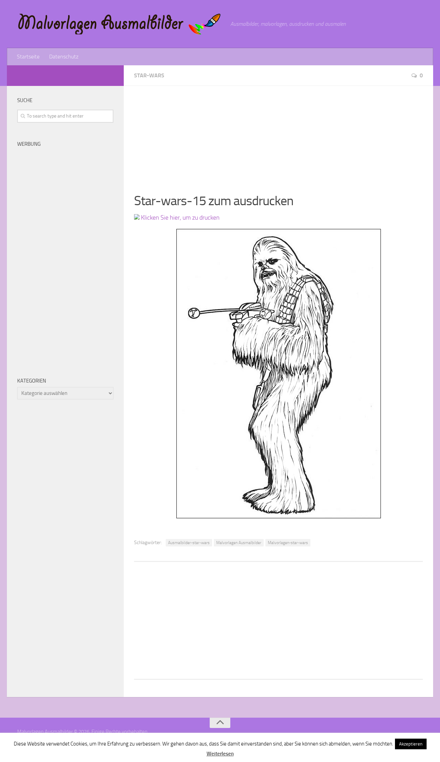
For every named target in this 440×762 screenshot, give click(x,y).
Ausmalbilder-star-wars (189, 542)
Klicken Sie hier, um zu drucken (180, 217)
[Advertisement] (278, 134)
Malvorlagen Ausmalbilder (238, 542)
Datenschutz (63, 56)
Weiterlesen (220, 754)
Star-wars (149, 75)
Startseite (28, 56)
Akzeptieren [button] (410, 744)
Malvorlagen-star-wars (288, 542)
